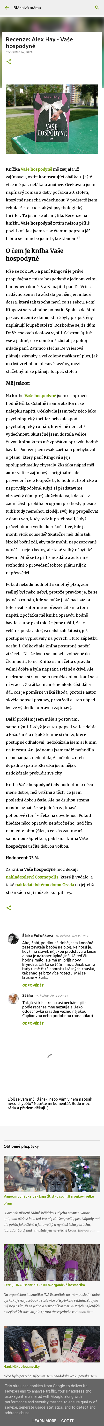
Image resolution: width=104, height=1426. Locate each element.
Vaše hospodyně (36, 169)
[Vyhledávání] (97, 7)
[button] (9, 62)
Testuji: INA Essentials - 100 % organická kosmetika (44, 1285)
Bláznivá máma (27, 8)
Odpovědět (33, 985)
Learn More (44, 1421)
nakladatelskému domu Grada (44, 884)
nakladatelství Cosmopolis (32, 877)
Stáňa (27, 995)
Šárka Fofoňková (37, 935)
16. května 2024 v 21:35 (71, 935)
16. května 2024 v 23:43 (51, 995)
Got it (67, 1421)
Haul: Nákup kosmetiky (22, 1366)
